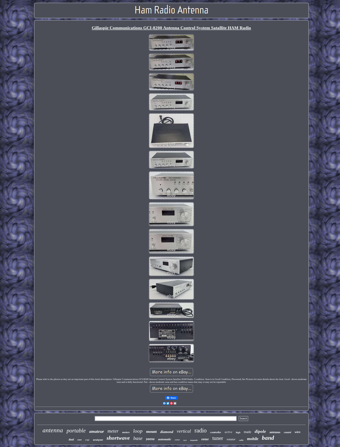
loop (138, 431)
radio (200, 430)
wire (298, 432)
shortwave (118, 438)
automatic (164, 439)
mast (185, 440)
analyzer (98, 439)
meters (126, 432)
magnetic (194, 440)
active (228, 432)
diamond (166, 432)
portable (76, 430)
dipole (260, 431)
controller (215, 432)
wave (79, 439)
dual (71, 439)
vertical (184, 431)
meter (113, 431)
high (238, 432)
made (247, 432)
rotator (231, 439)
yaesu (150, 439)
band (268, 438)
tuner (217, 438)
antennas (275, 432)
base (137, 438)
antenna (52, 430)
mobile (252, 439)
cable (241, 440)
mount (151, 431)
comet (177, 439)
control (287, 432)
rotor (205, 439)
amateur (96, 431)
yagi (87, 439)
